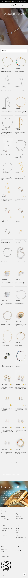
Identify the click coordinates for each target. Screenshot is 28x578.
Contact (3, 554)
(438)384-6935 (5, 556)
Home (7, 10)
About (17, 528)
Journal (17, 530)
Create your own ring (6, 528)
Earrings (3, 516)
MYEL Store (4, 549)
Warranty (3, 532)
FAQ (17, 535)
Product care (4, 535)
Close (26, 1)
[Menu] (2, 5)
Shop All (11, 10)
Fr (23, 570)
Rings (17, 514)
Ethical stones (19, 532)
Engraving (3, 530)
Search (23, 5)
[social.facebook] (17, 550)
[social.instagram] (20, 550)
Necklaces (4, 514)
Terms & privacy (20, 541)
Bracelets (18, 516)
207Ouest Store (5, 551)
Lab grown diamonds (21, 518)
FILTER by (5, 50)
